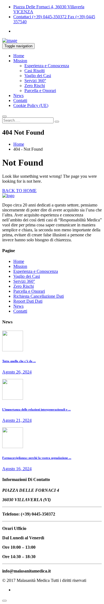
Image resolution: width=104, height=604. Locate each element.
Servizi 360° (35, 80)
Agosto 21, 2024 (17, 420)
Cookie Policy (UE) (30, 105)
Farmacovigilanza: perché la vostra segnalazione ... (36, 457)
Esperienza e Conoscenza (46, 65)
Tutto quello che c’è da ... (19, 361)
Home (18, 55)
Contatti (20, 100)
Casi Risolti (34, 70)
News (18, 95)
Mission (20, 60)
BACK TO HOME (19, 190)
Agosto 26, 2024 (17, 372)
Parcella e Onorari (40, 90)
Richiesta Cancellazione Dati (38, 296)
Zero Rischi (34, 85)
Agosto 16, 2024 (17, 468)
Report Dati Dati (27, 301)
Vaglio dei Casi (37, 75)
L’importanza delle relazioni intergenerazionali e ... (36, 409)
